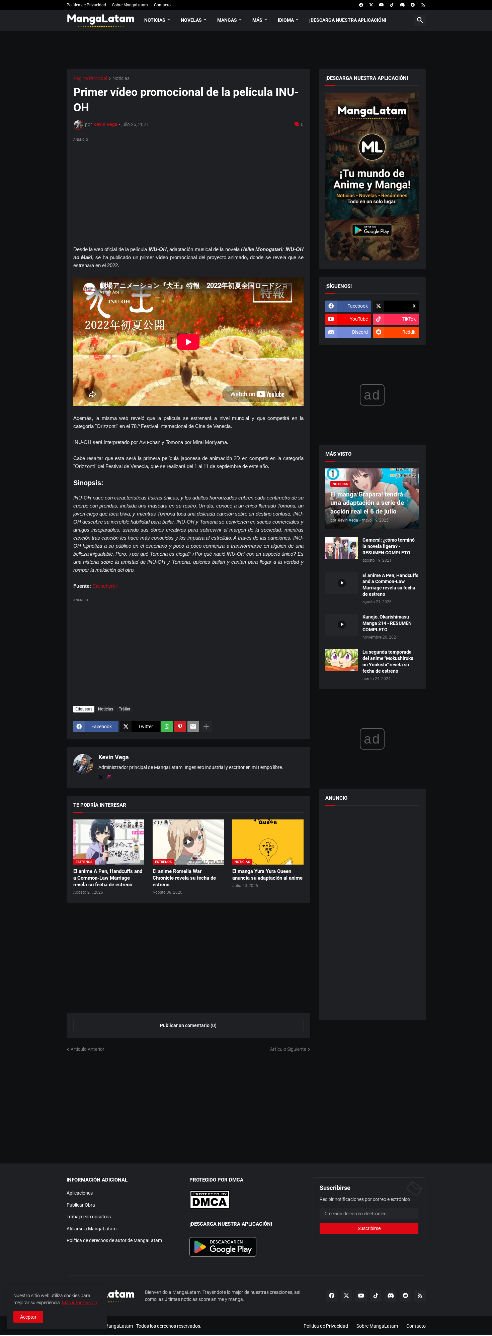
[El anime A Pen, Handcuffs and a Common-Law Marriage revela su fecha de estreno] (341, 583)
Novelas (191, 20)
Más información (79, 1302)
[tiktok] (392, 5)
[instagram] (109, 777)
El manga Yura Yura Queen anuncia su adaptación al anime (267, 874)
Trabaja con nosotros (89, 1216)
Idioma (286, 20)
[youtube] (381, 5)
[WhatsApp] (167, 726)
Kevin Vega (113, 757)
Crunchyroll (104, 586)
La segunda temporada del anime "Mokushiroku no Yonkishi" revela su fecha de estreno (387, 661)
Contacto (162, 5)
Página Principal (90, 78)
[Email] (193, 726)
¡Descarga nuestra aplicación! (347, 20)
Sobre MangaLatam (130, 5)
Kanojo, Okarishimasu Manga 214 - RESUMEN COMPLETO (387, 623)
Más (257, 20)
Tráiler (124, 709)
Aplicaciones (80, 1193)
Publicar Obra (81, 1205)
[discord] (402, 5)
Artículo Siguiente (288, 1049)
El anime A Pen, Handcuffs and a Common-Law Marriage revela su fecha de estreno (107, 878)
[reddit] (413, 5)
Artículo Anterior (87, 1049)
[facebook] (361, 5)
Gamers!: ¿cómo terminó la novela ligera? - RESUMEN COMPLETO (388, 546)
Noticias (154, 20)
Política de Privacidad (86, 5)
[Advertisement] (188, 190)
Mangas (227, 20)
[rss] (423, 5)
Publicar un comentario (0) (188, 1025)
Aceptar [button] (28, 1317)
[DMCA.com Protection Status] (209, 1207)
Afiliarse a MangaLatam (91, 1228)
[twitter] (371, 5)
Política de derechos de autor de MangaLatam (114, 1240)
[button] (420, 20)
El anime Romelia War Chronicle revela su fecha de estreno (184, 878)
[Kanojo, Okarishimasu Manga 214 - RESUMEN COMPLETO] (341, 625)
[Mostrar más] (206, 726)
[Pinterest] (180, 726)
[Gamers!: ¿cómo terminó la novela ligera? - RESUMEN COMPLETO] (341, 548)
